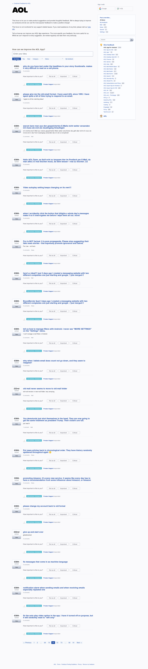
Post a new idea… (105, 18)
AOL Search (107, 76)
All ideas (102, 20)
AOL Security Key (109, 78)
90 (69, 642)
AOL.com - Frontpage (110, 95)
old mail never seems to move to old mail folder (45, 388)
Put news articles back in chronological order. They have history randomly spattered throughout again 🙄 (57, 451)
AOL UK (106, 90)
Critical (76, 76)
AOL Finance (108, 59)
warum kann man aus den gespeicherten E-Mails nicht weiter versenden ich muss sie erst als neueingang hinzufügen (56, 126)
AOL (105, 116)
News (32, 250)
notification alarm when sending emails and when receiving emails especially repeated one (54, 588)
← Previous (27, 642)
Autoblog (106, 102)
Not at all (53, 76)
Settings (102, 32)
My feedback (69, 59)
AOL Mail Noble (108, 69)
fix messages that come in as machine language (45, 561)
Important (64, 76)
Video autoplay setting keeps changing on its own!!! (47, 187)
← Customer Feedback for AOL (21, 3)
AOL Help (107, 64)
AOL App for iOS (109, 50)
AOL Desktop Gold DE (110, 57)
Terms (58, 664)
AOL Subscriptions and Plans (112, 83)
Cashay (106, 105)
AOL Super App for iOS (110, 88)
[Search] (131, 39)
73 (61, 642)
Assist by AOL (108, 100)
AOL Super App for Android (112, 85)
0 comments (26, 71)
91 (73, 642)
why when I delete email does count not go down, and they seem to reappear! (54, 361)
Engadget (107, 107)
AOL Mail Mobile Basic (110, 66)
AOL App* (107, 52)
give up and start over (33, 531)
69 (45, 642)
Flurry (105, 109)
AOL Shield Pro (108, 81)
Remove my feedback (88, 664)
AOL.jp (106, 97)
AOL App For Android (110, 47)
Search (102, 29)
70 (49, 642)
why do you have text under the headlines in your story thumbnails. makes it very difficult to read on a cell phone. (57, 67)
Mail (32, 136)
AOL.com (106, 93)
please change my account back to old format (44, 506)
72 (57, 642)
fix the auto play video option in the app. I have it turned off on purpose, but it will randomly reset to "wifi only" (58, 616)
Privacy (80, 664)
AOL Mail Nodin (108, 71)
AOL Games (107, 62)
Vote (16, 71)
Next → (79, 642)
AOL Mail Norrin (108, 74)
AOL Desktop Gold (109, 54)
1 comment (26, 427)
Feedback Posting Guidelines (69, 664)
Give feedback (109, 45)
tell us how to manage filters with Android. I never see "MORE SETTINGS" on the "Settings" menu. (57, 329)
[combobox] (115, 40)
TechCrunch (107, 112)
